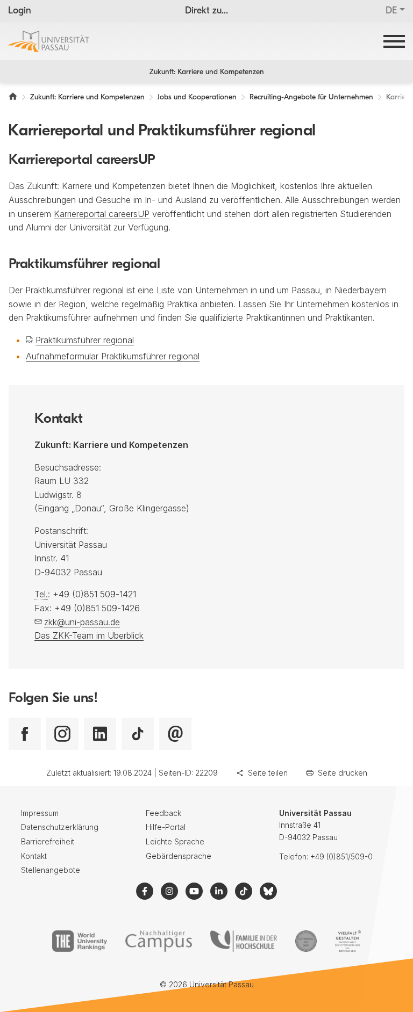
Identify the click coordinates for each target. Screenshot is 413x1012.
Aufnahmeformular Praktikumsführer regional (113, 356)
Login (19, 11)
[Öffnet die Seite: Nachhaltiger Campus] (159, 941)
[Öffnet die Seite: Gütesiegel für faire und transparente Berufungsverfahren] (306, 941)
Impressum (40, 813)
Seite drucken (342, 772)
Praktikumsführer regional (84, 340)
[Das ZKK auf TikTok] (138, 734)
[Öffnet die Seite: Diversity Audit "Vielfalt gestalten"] (347, 941)
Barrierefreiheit (47, 841)
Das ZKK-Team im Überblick (89, 635)
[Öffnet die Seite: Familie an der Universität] (243, 941)
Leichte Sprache (175, 841)
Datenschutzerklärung (59, 827)
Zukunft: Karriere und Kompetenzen (206, 72)
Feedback (163, 813)
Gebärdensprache (178, 856)
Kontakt (34, 856)
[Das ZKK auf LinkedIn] (100, 734)
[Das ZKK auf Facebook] (25, 734)
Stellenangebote (50, 869)
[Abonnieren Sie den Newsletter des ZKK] (175, 734)
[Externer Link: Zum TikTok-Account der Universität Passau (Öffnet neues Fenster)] (243, 891)
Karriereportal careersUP (101, 213)
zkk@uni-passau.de (82, 622)
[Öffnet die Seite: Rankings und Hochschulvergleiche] (79, 941)
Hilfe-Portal (166, 827)
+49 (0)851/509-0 (341, 856)
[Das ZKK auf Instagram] (62, 734)
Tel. (41, 594)
